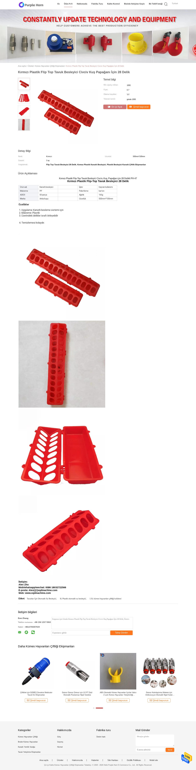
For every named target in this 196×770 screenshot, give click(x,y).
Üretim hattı (100, 737)
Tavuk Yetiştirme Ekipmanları (29, 752)
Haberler (95, 760)
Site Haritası (112, 760)
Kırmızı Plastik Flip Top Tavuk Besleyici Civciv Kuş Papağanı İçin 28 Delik (95, 66)
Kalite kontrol (113, 4)
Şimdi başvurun (141, 107)
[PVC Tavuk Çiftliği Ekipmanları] (77, 671)
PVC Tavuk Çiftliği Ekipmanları (77, 692)
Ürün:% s (68, 4)
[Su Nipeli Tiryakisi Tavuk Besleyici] (36, 671)
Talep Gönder (121, 633)
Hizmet (60, 747)
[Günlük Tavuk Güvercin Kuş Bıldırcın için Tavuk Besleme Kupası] (118, 671)
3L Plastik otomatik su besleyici (73, 599)
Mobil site (154, 760)
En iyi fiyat (116, 107)
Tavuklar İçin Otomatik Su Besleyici (41, 599)
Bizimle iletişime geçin (134, 4)
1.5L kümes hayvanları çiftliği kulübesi (105, 599)
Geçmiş (60, 742)
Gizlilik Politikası (134, 760)
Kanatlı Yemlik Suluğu (26, 747)
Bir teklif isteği (156, 4)
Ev (58, 4)
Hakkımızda (82, 4)
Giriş (59, 737)
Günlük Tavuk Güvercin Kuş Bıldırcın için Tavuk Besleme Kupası (118, 693)
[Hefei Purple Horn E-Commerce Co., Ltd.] (31, 4)
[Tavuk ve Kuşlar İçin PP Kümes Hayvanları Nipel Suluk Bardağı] (159, 671)
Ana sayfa (43, 760)
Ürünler (60, 760)
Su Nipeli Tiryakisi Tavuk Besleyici (36, 692)
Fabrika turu (97, 4)
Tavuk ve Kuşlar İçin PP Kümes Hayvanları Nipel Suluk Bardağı (159, 693)
